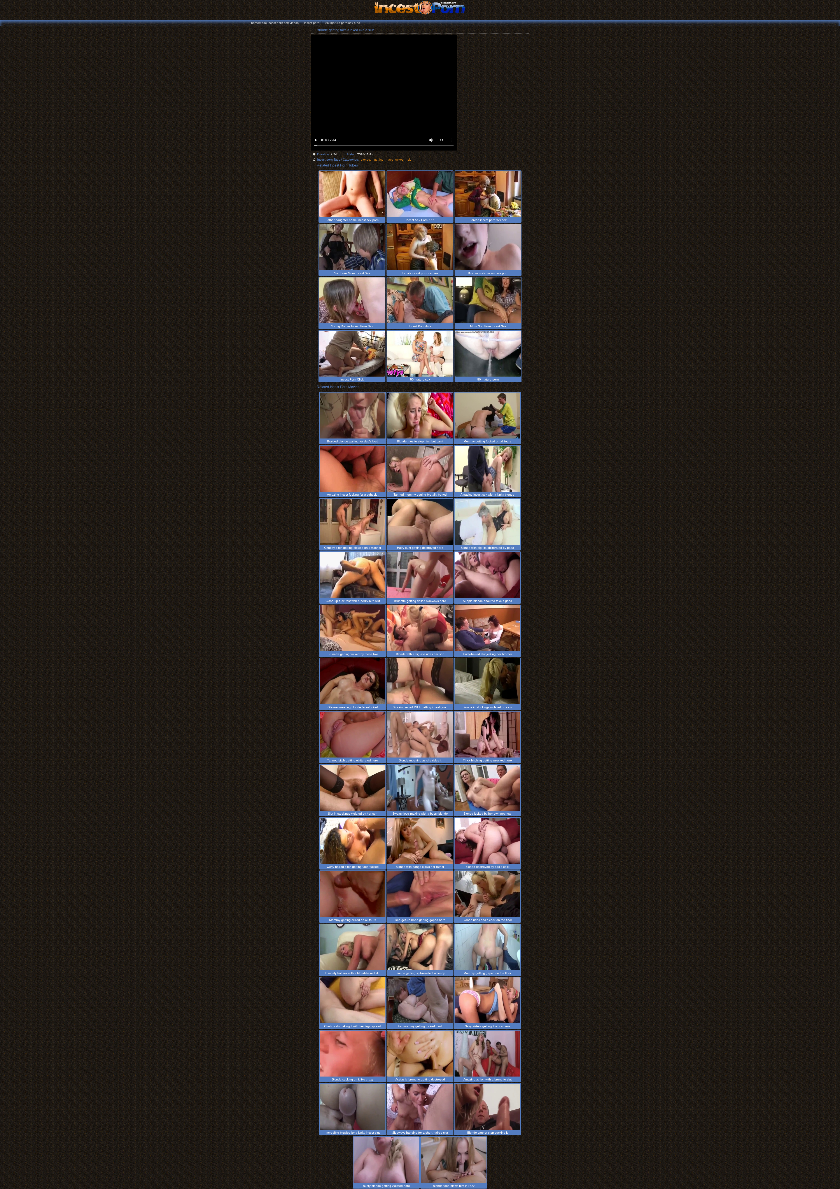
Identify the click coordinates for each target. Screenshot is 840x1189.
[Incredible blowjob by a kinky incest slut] (352, 1107)
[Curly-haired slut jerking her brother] (487, 628)
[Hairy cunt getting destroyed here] (420, 522)
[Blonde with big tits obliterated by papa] (487, 522)
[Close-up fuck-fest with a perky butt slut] (352, 575)
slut (410, 159)
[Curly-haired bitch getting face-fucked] (352, 841)
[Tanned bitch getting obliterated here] (352, 735)
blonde (365, 159)
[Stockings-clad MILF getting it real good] (420, 681)
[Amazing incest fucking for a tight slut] (352, 469)
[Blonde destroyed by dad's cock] (487, 841)
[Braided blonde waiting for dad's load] (352, 415)
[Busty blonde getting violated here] (386, 1160)
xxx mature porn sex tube (342, 23)
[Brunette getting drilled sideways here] (420, 575)
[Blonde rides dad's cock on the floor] (487, 894)
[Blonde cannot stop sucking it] (487, 1107)
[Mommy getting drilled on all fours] (352, 894)
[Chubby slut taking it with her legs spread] (352, 1000)
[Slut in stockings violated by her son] (352, 788)
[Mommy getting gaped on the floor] (487, 947)
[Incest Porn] (420, 7)
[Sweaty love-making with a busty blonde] (420, 788)
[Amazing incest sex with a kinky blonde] (487, 469)
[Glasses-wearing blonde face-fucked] (352, 681)
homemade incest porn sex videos (275, 23)
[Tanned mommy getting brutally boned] (420, 469)
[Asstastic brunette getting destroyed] (420, 1054)
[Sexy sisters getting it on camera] (487, 1000)
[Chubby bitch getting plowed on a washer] (352, 522)
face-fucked (395, 159)
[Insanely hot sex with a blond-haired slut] (352, 947)
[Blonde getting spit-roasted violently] (420, 947)
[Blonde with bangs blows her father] (420, 841)
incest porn (311, 23)
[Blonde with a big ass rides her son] (420, 628)
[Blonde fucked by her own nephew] (487, 788)
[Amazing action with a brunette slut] (487, 1054)
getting (378, 159)
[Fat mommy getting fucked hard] (420, 1000)
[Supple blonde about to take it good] (487, 575)
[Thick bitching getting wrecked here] (487, 735)
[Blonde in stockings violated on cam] (487, 681)
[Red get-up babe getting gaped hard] (420, 894)
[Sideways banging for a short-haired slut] (420, 1107)
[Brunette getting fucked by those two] (352, 628)
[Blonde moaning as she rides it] (420, 735)
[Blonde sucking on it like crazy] (352, 1054)
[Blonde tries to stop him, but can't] (420, 415)
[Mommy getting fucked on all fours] (487, 415)
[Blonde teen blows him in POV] (453, 1160)
